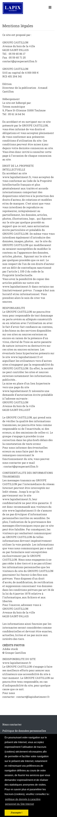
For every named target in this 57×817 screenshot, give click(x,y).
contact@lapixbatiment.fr (33, 696)
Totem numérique (13, 106)
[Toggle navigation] (50, 8)
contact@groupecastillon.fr (20, 466)
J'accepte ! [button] (16, 812)
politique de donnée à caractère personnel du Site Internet (23, 801)
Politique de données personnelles (24, 730)
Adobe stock (10, 649)
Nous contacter (12, 724)
